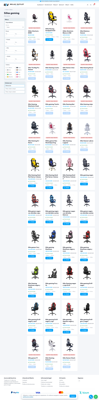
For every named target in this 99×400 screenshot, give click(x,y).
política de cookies (28, 397)
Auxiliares (40, 5)
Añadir (32, 41)
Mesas (55, 5)
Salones (61, 5)
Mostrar (7, 25)
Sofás (71, 5)
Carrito (61, 380)
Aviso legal (44, 380)
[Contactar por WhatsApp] (96, 397)
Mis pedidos (62, 384)
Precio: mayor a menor (11, 92)
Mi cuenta (61, 382)
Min (6, 33)
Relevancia (8, 85)
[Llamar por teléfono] (91, 397)
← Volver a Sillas (8, 9)
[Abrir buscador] (90, 5)
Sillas (66, 5)
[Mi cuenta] (87, 5)
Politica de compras (64, 386)
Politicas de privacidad (46, 382)
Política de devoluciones (28, 384)
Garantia (24, 382)
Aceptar (73, 396)
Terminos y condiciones (47, 386)
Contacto (24, 380)
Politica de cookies (45, 384)
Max (16, 33)
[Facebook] (79, 380)
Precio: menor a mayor (11, 88)
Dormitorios (48, 5)
